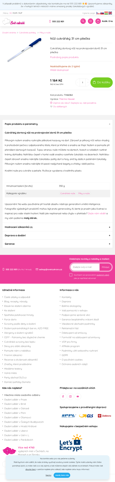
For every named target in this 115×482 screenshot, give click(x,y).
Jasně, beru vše (62, 475)
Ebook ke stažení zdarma (17, 305)
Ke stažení (9, 310)
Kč (11, 13)
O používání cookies (72, 359)
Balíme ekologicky (71, 305)
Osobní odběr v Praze (15, 399)
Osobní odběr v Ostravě (16, 408)
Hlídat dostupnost (59, 69)
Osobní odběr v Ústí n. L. (16, 435)
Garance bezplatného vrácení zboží (80, 319)
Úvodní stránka (9, 32)
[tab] (57, 124)
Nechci (48, 475)
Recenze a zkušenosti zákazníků (21, 359)
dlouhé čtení (30, 469)
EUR (15, 13)
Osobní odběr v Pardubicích (18, 439)
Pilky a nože (45, 32)
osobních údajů (103, 275)
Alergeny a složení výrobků (18, 332)
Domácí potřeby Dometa (17, 381)
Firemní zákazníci (13, 355)
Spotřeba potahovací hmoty (19, 314)
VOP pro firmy (69, 341)
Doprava (66, 301)
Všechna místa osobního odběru (22, 394)
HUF (20, 13)
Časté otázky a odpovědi (17, 297)
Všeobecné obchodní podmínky (78, 323)
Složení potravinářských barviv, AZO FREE (26, 328)
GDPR (65, 355)
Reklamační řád (70, 328)
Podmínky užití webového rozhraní (80, 350)
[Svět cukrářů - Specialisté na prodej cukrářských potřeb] (13, 21)
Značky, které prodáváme (18, 364)
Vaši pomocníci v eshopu (75, 310)
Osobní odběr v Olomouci (17, 417)
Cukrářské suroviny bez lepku (19, 341)
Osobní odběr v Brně (15, 403)
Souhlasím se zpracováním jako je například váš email (91, 276)
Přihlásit (105, 267)
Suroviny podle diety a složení (20, 323)
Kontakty (66, 297)
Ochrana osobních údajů (75, 364)
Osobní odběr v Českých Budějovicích (24, 421)
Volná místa (10, 372)
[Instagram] (70, 396)
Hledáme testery (13, 368)
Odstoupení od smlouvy (74, 332)
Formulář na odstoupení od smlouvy (81, 337)
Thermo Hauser (67, 99)
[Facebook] (63, 396)
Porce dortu (10, 319)
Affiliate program (71, 346)
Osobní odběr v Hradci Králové (20, 426)
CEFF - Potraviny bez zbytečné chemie (24, 337)
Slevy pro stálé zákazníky (17, 346)
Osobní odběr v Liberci (16, 430)
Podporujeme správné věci (76, 314)
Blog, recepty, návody (15, 301)
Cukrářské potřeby (27, 32)
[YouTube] (77, 396)
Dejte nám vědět (97, 213)
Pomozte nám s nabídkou (17, 350)
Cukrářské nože (67, 193)
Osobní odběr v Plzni (15, 412)
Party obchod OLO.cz (15, 377)
